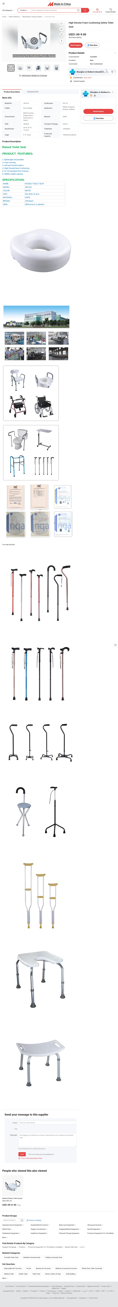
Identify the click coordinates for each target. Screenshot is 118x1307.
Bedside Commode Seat (31, 1257)
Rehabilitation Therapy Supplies (32, 17)
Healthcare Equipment (39, 1233)
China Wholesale (56, 1286)
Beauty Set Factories (43, 1268)
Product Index (106, 1286)
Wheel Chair (6, 1229)
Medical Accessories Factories (66, 1268)
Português (34, 1291)
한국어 (91, 1291)
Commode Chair (50, 17)
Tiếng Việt (55, 1293)
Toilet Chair (36, 1274)
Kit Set (29, 1268)
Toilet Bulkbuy (71, 1274)
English (18, 1291)
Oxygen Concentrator (38, 1229)
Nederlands (76, 1291)
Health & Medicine (14, 17)
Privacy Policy (93, 1298)
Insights (63, 1288)
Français (42, 1291)
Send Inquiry (75, 45)
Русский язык (51, 1291)
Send (22, 1154)
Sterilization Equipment (10, 1233)
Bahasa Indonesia (66, 1293)
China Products (21, 1286)
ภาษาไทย (110, 1291)
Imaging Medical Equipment (69, 1229)
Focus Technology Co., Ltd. (43, 1298)
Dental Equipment (93, 1229)
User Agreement (72, 1298)
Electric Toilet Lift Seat (53, 1274)
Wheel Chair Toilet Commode (92, 1268)
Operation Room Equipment (12, 1225)
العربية (84, 1291)
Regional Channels (93, 1286)
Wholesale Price (69, 1286)
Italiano (60, 1291)
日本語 (97, 1291)
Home (4, 17)
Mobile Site (55, 1288)
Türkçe (48, 1293)
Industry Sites (81, 1286)
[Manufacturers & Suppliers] (59, 4)
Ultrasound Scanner (94, 1225)
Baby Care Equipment (66, 1225)
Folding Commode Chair (53, 1257)
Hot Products (9, 1286)
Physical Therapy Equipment (69, 1233)
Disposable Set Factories (13, 1268)
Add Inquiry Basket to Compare (34, 75)
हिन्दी (103, 1291)
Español (25, 1291)
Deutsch (68, 1291)
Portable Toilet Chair (11, 1257)
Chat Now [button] (94, 45)
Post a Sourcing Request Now (30, 1158)
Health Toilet (23, 1274)
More (4, 1278)
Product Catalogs (34, 1220)
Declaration (82, 1298)
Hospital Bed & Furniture (39, 1225)
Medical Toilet (9, 1274)
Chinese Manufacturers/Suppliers (38, 1286)
